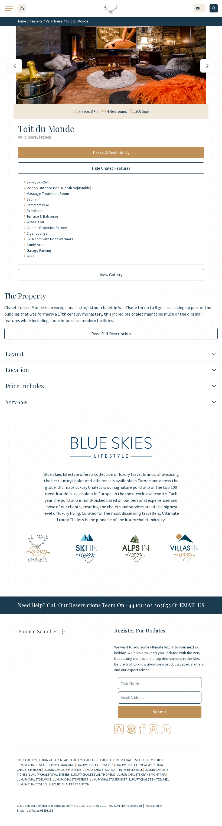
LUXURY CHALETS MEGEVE (133, 765)
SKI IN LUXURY (26, 760)
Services (16, 402)
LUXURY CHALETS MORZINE (62, 770)
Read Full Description (111, 333)
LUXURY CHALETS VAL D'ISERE (49, 774)
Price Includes (24, 386)
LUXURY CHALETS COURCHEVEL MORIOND (45, 765)
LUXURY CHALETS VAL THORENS (93, 774)
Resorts (36, 21)
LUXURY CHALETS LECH (32, 784)
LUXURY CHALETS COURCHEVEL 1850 (138, 760)
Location (17, 370)
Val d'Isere (54, 21)
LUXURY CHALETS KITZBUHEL (149, 779)
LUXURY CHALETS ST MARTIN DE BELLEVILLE (113, 770)
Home (21, 21)
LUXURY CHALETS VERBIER (70, 779)
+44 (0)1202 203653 (148, 605)
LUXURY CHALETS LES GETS (94, 765)
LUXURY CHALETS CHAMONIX (91, 760)
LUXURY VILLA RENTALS (53, 760)
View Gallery (111, 274)
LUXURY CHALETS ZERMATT (108, 779)
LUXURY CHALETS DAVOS (34, 779)
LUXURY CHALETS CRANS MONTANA (141, 774)
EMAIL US (192, 605)
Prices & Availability (111, 152)
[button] (22, 8)
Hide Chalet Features (111, 168)
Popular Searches (37, 631)
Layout (14, 354)
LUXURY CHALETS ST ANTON (69, 784)
